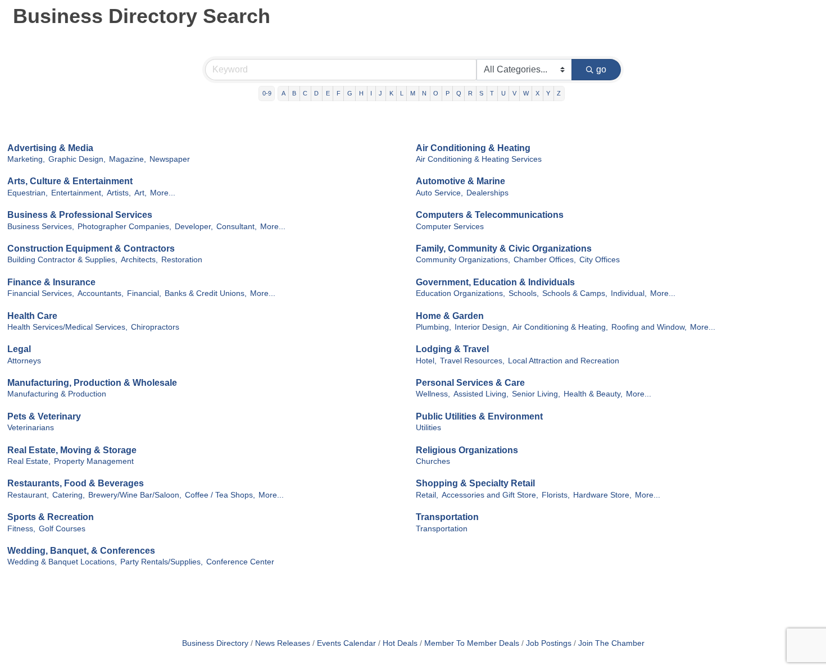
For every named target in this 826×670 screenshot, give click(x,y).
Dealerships (487, 193)
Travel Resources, (472, 361)
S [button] (481, 93)
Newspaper (169, 159)
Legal (19, 349)
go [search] (601, 69)
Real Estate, (29, 461)
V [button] (514, 93)
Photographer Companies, (124, 226)
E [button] (328, 93)
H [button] (361, 93)
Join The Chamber (611, 643)
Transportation (447, 517)
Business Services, (40, 226)
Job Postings (548, 643)
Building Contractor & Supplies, (62, 260)
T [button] (492, 93)
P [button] (448, 93)
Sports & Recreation (50, 517)
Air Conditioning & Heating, (560, 327)
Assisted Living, (481, 394)
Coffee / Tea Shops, (220, 495)
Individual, (629, 293)
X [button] (537, 93)
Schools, (524, 293)
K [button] (391, 93)
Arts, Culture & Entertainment (70, 181)
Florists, (556, 495)
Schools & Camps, (574, 293)
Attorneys (24, 361)
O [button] (435, 93)
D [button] (316, 93)
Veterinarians (30, 427)
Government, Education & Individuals (495, 282)
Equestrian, (27, 193)
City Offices (599, 260)
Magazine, (127, 159)
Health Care (32, 316)
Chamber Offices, (545, 260)
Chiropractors (155, 327)
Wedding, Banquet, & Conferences (81, 550)
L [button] (401, 93)
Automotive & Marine (460, 181)
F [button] (339, 93)
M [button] (412, 93)
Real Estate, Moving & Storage (72, 450)
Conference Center (240, 562)
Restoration (181, 260)
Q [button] (458, 93)
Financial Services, (40, 293)
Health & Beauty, (593, 394)
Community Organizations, (463, 260)
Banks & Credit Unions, (206, 293)
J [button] (380, 93)
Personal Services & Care (470, 383)
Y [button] (548, 93)
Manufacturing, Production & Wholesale (92, 383)
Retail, (427, 495)
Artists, (119, 193)
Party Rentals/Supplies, (161, 562)
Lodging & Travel (452, 349)
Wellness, (433, 394)
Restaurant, (28, 495)
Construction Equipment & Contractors (91, 248)
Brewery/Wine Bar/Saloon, (134, 495)
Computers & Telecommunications (490, 215)
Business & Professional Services (79, 215)
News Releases (282, 643)
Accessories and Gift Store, (490, 495)
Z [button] (559, 93)
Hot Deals (400, 643)
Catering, (68, 495)
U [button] (503, 93)
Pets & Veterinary (44, 416)
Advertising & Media (50, 148)
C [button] (305, 93)
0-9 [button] (266, 93)
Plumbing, (433, 327)
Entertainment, (77, 193)
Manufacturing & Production (56, 394)
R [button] (470, 93)
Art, (140, 193)
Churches (433, 461)
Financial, (144, 293)
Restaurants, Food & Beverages (75, 483)
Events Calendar (346, 643)
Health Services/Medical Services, (67, 327)
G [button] (349, 93)
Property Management (94, 461)
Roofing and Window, (649, 327)
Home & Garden (450, 316)
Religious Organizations (467, 450)
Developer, (194, 226)
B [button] (294, 93)
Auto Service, (439, 193)
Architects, (139, 260)
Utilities (428, 427)
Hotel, (426, 361)
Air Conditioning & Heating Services (479, 159)
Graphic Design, (77, 159)
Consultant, (236, 226)
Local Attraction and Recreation (563, 361)
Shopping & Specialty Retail (475, 483)
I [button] (371, 93)
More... (162, 193)
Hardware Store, (602, 495)
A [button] (283, 93)
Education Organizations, (460, 293)
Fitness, (21, 529)
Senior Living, (536, 394)
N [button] (424, 93)
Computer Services (450, 226)
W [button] (526, 93)
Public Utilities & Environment (479, 416)
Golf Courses (62, 529)
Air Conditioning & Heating (473, 148)
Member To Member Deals (471, 643)
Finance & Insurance (51, 282)
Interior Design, (482, 327)
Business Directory (215, 643)
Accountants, (101, 293)
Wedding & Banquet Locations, (62, 562)
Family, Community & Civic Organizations (504, 248)
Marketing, (26, 159)
